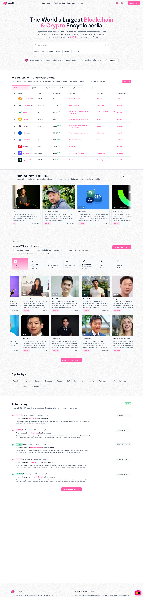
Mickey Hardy (34, 433)
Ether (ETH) (26, 105)
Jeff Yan (71, 160)
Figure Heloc (27, 153)
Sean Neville (83, 133)
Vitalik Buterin (74, 105)
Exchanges (76, 51)
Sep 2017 (120, 146)
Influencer (122, 381)
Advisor (59, 381)
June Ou (72, 153)
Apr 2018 (119, 140)
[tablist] (48, 87)
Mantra (31, 418)
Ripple (99, 126)
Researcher (103, 381)
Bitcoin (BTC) (27, 99)
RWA (113, 381)
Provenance (101, 153)
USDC (24, 133)
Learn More (105, 60)
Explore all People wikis (70, 360)
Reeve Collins (73, 111)
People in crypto (27, 430)
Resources (71, 3)
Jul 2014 (119, 105)
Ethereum (66, 51)
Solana (99, 140)
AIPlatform (35, 386)
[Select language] (123, 3)
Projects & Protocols (28, 415)
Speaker (38, 381)
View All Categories (120, 247)
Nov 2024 (120, 160)
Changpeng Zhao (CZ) (76, 119)
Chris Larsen (73, 125)
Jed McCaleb (82, 125)
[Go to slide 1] (127, 273)
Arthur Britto (73, 127)
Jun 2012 (120, 126)
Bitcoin (58, 51)
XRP (24, 126)
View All (126, 81)
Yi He (86, 119)
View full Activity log (70, 489)
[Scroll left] (123, 176)
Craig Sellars (73, 113)
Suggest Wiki (133, 3)
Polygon (99, 111)
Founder (16, 381)
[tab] (21, 87)
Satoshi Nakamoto (75, 99)
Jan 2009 (120, 99)
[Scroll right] (129, 176)
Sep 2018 (120, 133)
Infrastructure (79, 381)
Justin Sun (72, 146)
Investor (92, 381)
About (81, 3)
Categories (46, 3)
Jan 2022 (120, 153)
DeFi (43, 51)
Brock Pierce (83, 111)
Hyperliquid (27, 160)
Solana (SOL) (27, 140)
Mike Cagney (79, 153)
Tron (24, 146)
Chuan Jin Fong (34, 462)
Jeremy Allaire (74, 133)
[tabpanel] (71, 127)
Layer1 (46, 386)
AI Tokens (50, 51)
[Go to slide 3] (130, 273)
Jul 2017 (119, 119)
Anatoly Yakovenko (75, 140)
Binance (25, 119)
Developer (49, 381)
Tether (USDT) (27, 112)
